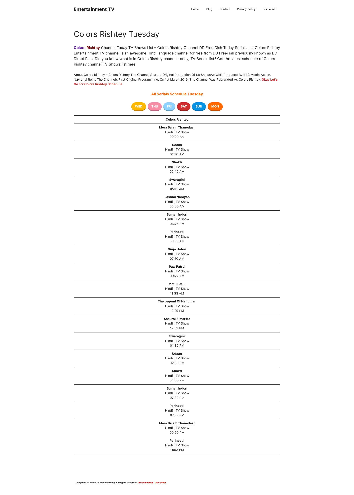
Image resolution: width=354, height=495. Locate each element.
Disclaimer (270, 9)
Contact (225, 9)
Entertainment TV (94, 9)
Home (195, 9)
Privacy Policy (246, 9)
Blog (209, 9)
